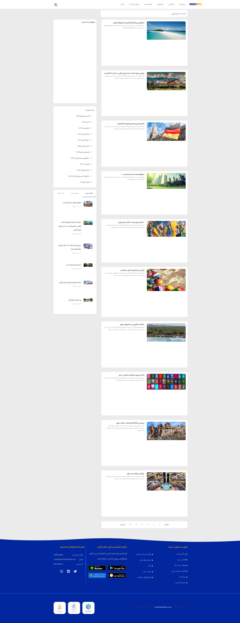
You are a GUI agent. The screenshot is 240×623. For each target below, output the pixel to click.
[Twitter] (75, 571)
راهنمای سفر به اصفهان (64, 51)
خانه (184, 14)
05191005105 (58, 555)
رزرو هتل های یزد (64, 96)
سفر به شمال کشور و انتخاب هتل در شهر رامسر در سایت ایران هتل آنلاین (69, 226)
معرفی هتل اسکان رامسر (72, 202)
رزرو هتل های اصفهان (64, 56)
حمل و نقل (86, 146)
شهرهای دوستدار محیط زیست (133, 174)
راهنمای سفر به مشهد (64, 32)
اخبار (88, 122)
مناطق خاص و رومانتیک (81, 176)
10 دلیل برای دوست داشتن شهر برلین (131, 222)
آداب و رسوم (85, 116)
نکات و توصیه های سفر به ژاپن (70, 282)
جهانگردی (160, 4)
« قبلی (166, 524)
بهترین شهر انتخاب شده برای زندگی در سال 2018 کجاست (124, 73)
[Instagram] (61, 571)
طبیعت (87, 164)
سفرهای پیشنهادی (82, 158)
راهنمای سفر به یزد (64, 90)
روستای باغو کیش (74, 300)
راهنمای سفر (148, 4)
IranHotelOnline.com (163, 607)
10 (130, 524)
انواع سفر (86, 128)
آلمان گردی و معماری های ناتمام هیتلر (130, 123)
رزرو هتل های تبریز (64, 76)
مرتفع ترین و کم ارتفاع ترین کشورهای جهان (128, 22)
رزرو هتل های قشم (86, 96)
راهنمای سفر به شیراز (85, 71)
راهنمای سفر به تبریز (64, 71)
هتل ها (87, 182)
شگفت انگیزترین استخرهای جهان (132, 324)
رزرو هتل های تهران (86, 37)
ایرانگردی (171, 4)
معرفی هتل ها (134, 4)
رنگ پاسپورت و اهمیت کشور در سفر (131, 375)
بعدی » (122, 524)
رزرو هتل (182, 4)
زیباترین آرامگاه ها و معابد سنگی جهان (130, 423)
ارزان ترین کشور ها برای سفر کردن (132, 270)
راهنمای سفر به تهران (85, 32)
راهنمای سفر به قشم (85, 90)
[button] (56, 5)
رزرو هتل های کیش (86, 56)
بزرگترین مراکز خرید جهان (135, 473)
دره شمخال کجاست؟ (73, 265)
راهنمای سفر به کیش (85, 51)
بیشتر (122, 4)
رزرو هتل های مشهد (64, 37)
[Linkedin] (68, 571)
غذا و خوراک (85, 170)
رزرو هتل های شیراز (86, 76)
